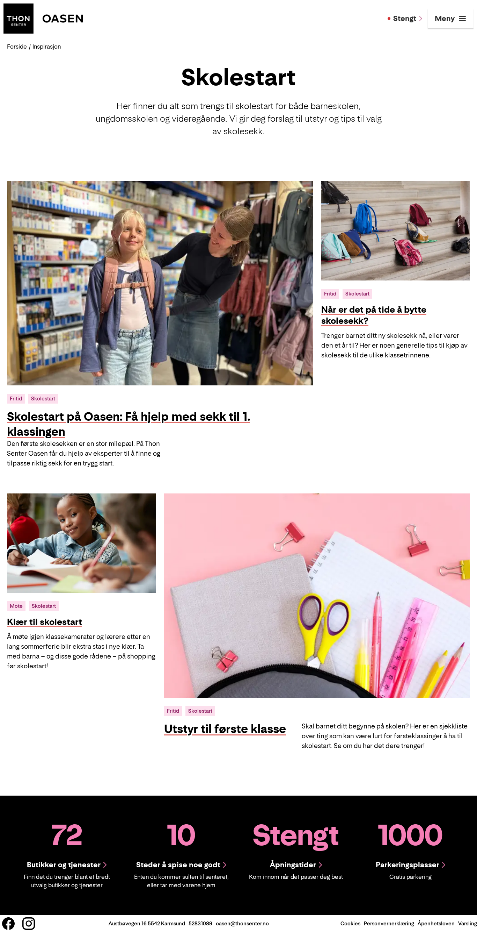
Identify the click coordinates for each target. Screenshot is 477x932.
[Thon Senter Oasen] (43, 17)
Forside (17, 46)
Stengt (404, 18)
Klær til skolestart (44, 622)
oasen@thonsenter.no (242, 923)
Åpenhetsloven (436, 923)
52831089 (200, 923)
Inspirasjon (46, 46)
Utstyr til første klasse (225, 728)
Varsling (467, 923)
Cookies (350, 923)
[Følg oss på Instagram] (28, 923)
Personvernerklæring (389, 923)
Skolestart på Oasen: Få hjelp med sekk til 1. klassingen (128, 424)
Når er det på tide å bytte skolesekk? (373, 315)
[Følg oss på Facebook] (8, 923)
